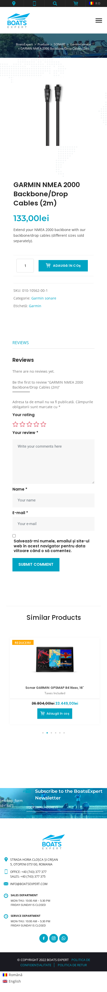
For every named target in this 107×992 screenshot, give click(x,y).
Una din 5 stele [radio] (15, 424)
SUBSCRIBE (34, 816)
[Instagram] (53, 938)
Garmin (35, 305)
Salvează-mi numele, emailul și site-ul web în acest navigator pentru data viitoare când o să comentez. (51, 546)
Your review (25, 432)
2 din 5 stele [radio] (22, 424)
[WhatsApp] (63, 938)
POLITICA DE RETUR (72, 965)
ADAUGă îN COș (67, 265)
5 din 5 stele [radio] (43, 424)
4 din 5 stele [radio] (36, 424)
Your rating (23, 414)
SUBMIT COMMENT (36, 564)
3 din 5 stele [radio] (29, 424)
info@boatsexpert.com (29, 884)
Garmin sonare (43, 298)
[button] (14, 3)
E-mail (20, 512)
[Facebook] (43, 938)
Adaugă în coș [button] (58, 713)
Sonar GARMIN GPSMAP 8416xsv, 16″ (54, 687)
